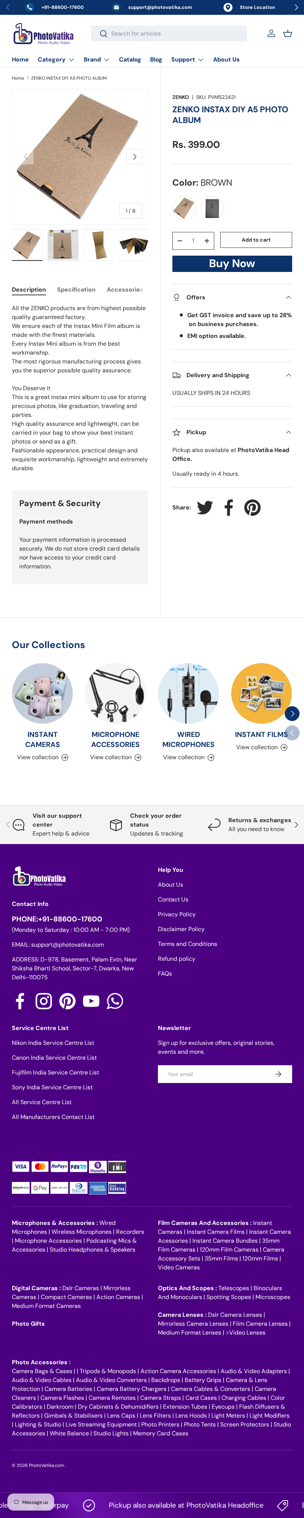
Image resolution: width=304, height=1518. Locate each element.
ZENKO (180, 97)
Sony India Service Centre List (52, 1087)
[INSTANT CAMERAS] (42, 693)
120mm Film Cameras (229, 1249)
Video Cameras (179, 1267)
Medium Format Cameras (46, 1306)
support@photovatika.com (67, 945)
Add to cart (256, 239)
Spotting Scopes (228, 1297)
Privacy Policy (177, 914)
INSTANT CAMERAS (42, 739)
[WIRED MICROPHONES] (188, 693)
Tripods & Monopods (108, 1371)
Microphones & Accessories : (55, 1223)
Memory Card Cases (160, 1433)
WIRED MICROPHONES (188, 739)
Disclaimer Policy (181, 929)
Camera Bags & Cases (42, 1371)
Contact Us (173, 899)
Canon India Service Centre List (54, 1058)
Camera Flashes (62, 1398)
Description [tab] (29, 289)
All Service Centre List (42, 1102)
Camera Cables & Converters (210, 1389)
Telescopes (233, 1288)
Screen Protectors (244, 1424)
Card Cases (201, 1398)
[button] (288, 33)
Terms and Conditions (187, 944)
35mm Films (221, 1258)
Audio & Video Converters (111, 1380)
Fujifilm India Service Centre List (55, 1072)
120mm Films (260, 1258)
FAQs (165, 973)
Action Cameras (118, 1297)
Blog (156, 59)
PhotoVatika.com (46, 1465)
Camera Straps (160, 1398)
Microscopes (272, 1297)
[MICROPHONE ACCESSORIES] (115, 693)
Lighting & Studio (38, 1424)
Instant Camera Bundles (225, 1241)
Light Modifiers (270, 1415)
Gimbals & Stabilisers (73, 1415)
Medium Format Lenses (189, 1332)
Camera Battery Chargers (131, 1389)
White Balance (69, 1433)
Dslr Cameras (80, 1288)
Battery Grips (203, 1380)
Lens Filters (155, 1415)
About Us (226, 59)
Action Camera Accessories (178, 1371)
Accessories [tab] (125, 289)
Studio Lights (111, 1433)
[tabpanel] (80, 388)
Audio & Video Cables (42, 1380)
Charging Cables (243, 1398)
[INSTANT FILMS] (261, 693)
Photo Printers (160, 1424)
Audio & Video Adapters (254, 1371)
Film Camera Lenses (260, 1324)
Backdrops (165, 1380)
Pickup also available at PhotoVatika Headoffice (175, 1505)
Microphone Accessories (48, 1241)
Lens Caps (121, 1415)
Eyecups (223, 1407)
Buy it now (232, 266)
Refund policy (176, 959)
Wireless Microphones (82, 1232)
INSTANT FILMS (261, 734)
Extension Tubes (185, 1407)
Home (20, 59)
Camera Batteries (68, 1389)
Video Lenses (247, 1332)
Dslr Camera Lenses (235, 1315)
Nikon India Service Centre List (53, 1043)
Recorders (130, 1232)
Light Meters (228, 1415)
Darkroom (60, 1407)
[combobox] (169, 33)
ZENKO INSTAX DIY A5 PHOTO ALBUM (69, 78)
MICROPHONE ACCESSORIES (115, 739)
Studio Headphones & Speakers (92, 1249)
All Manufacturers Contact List (53, 1117)
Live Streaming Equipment (101, 1424)
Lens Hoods (191, 1415)
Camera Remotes (112, 1398)
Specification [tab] (76, 289)
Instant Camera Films (216, 1232)
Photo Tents (200, 1424)
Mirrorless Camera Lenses (193, 1324)
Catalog (130, 59)
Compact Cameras (66, 1297)
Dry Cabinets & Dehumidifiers (118, 1407)
